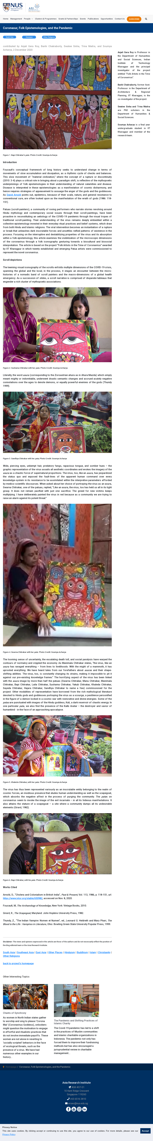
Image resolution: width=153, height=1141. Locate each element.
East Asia (41, 952)
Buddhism (82, 952)
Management (16, 19)
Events (83, 19)
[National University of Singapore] (13, 7)
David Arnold (14, 194)
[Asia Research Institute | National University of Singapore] (34, 7)
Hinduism (70, 952)
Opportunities (107, 19)
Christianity (104, 952)
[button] (134, 19)
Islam (93, 952)
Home (5, 19)
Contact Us (120, 19)
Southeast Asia (25, 952)
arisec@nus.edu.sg (78, 1103)
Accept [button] (145, 1131)
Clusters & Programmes (45, 19)
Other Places (55, 952)
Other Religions (11, 956)
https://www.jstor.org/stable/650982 (22, 898)
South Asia (9, 952)
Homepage (11, 1067)
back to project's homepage (18, 963)
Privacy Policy (8, 1134)
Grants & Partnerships (68, 19)
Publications (93, 19)
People (27, 19)
